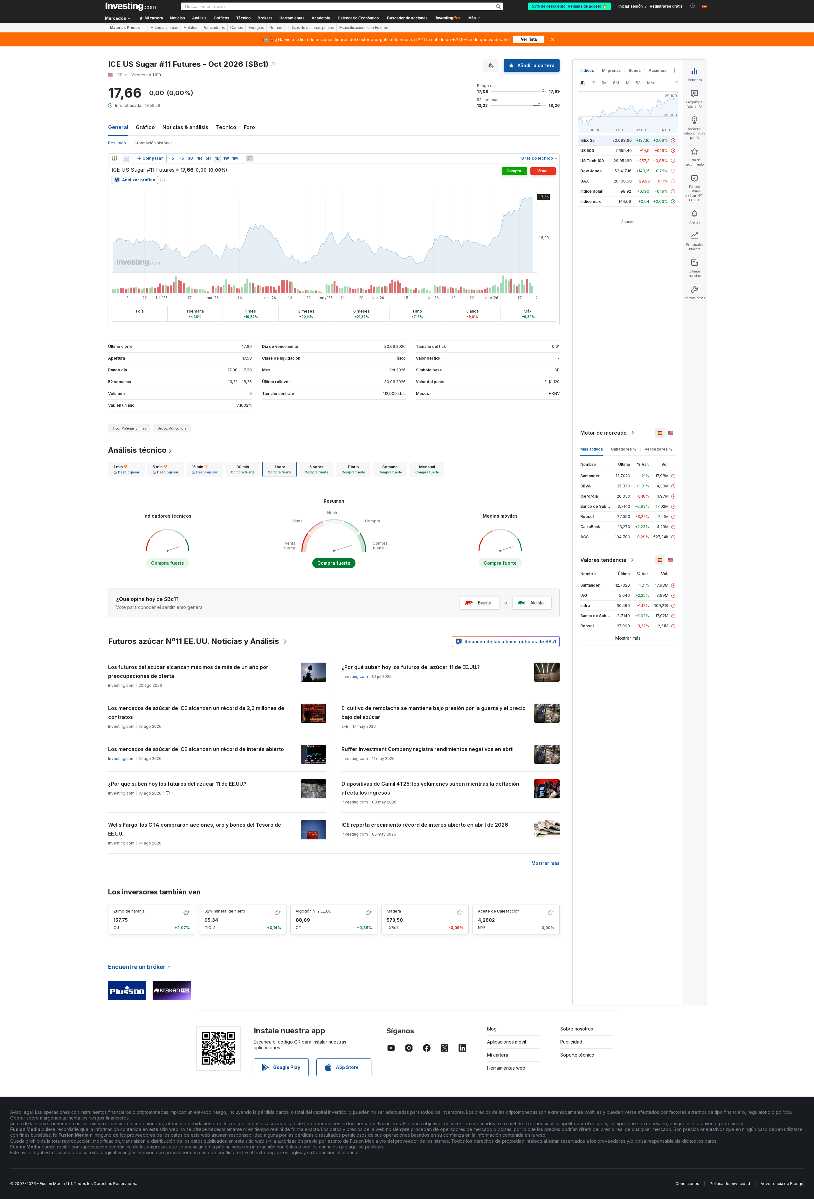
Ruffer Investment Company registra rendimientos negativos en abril (427, 749)
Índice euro (591, 201)
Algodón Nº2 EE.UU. (314, 911)
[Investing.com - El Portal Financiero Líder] (131, 6)
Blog (492, 1028)
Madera (394, 911)
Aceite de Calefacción (499, 911)
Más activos (591, 449)
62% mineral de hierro (224, 911)
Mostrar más (545, 863)
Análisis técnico (137, 450)
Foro (249, 127)
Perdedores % (659, 449)
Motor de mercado (603, 433)
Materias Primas (125, 27)
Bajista (484, 602)
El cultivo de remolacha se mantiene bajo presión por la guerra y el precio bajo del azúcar (433, 712)
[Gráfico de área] (126, 158)
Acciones (657, 70)
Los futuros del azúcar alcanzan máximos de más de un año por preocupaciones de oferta (188, 671)
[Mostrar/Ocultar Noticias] (249, 158)
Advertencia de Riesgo (782, 1183)
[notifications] (692, 6)
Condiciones (687, 1183)
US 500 (587, 150)
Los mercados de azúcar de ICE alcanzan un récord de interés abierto (196, 749)
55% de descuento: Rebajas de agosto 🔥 (569, 6)
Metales (190, 27)
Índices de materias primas (310, 27)
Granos (275, 27)
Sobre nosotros (576, 1028)
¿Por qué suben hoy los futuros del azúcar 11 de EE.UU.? (410, 667)
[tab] (126, 469)
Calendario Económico (358, 18)
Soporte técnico (577, 1055)
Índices (587, 70)
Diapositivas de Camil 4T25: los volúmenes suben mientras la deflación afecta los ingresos (430, 788)
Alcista (537, 602)
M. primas (611, 70)
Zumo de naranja (129, 911)
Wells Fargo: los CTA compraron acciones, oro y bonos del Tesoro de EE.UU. (194, 829)
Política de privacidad (730, 1183)
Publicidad (571, 1041)
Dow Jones (591, 171)
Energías (256, 27)
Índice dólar (591, 191)
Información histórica (153, 143)
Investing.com (354, 676)
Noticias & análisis (185, 127)
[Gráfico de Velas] (114, 158)
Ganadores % (624, 449)
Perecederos (214, 27)
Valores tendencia (603, 560)
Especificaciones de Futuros (363, 27)
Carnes (236, 27)
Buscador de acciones (407, 18)
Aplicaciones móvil (506, 1041)
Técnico (226, 127)
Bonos (635, 70)
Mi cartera (497, 1055)
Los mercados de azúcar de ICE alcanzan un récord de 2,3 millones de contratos (196, 712)
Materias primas (164, 27)
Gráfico (145, 127)
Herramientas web (506, 1068)
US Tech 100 (592, 160)
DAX (584, 181)
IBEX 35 (587, 140)
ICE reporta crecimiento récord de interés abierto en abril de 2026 (424, 825)
